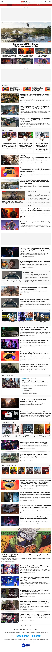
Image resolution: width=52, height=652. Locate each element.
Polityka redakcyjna (14, 639)
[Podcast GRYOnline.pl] (24, 636)
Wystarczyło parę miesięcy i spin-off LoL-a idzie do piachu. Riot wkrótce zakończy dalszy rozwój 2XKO (26, 445)
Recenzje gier (38, 192)
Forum (43, 4)
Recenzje (29, 4)
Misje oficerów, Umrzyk (27, 388)
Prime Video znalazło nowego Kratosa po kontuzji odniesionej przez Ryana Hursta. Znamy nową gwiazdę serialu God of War (26, 605)
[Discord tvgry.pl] (38, 636)
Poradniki (36, 4)
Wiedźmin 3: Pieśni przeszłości (9, 632)
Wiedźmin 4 (38, 632)
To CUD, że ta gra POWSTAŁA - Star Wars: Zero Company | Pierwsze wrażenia (9, 318)
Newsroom (15, 4)
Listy (25, 4)
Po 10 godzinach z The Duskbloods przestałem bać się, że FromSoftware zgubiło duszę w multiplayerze (9, 62)
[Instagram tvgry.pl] (36, 636)
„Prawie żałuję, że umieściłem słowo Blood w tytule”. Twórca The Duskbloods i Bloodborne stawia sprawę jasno (26, 521)
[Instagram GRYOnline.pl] (19, 636)
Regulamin (8, 639)
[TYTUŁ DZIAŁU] (26, 423)
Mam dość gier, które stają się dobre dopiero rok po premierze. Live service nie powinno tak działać (25, 142)
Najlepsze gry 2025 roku (30, 632)
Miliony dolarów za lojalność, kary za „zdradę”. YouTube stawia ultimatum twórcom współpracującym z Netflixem (26, 415)
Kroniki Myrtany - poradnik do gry (45, 471)
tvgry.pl (26, 311)
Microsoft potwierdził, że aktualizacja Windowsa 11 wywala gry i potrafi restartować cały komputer (26, 344)
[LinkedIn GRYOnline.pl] (26, 636)
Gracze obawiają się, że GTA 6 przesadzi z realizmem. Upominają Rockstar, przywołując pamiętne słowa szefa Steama (43, 52)
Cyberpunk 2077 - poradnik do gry (13, 471)
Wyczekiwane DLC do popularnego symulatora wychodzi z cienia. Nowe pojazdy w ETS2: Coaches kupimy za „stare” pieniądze (25, 62)
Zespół (38, 639)
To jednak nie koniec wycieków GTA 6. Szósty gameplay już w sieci (42, 62)
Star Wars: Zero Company (28, 430)
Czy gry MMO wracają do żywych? (25, 317)
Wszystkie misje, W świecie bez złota (30, 393)
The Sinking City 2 (7, 430)
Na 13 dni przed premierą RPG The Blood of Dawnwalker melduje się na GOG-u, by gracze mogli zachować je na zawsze (26, 52)
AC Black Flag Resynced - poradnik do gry (26, 386)
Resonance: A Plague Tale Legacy (39, 431)
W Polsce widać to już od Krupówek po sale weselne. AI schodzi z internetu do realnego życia (26, 264)
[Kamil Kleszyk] (2, 41)
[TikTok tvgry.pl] (34, 636)
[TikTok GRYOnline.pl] (22, 636)
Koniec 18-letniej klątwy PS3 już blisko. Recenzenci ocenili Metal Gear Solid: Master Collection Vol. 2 (26, 368)
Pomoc (47, 639)
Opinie (32, 4)
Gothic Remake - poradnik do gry (5, 471)
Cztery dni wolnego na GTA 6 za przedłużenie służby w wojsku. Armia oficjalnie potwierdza (26, 569)
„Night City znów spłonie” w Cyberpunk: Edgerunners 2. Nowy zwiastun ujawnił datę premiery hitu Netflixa (26, 618)
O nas (5, 639)
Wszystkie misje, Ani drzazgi (28, 391)
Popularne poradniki (26, 465)
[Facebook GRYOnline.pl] (17, 636)
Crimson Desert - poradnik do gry (29, 471)
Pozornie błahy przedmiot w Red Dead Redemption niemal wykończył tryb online (26, 291)
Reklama (34, 639)
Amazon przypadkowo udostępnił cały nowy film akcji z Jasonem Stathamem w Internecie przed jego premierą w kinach (26, 497)
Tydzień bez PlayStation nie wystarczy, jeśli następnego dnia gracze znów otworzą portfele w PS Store (9, 52)
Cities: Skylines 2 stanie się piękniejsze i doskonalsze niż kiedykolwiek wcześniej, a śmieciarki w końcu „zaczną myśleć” (26, 98)
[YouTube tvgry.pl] (32, 636)
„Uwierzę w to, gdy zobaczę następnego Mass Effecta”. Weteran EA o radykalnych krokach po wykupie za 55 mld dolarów (26, 252)
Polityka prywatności (21, 639)
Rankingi (21, 4)
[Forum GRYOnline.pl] (28, 636)
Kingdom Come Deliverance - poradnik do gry (21, 472)
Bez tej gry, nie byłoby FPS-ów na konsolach (42, 317)
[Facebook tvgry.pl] (40, 636)
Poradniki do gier (26, 376)
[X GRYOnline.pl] (21, 636)
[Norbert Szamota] (2, 53)
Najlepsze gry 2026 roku (20, 632)
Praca (41, 639)
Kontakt (43, 639)
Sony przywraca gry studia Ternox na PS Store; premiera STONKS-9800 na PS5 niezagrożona (26, 593)
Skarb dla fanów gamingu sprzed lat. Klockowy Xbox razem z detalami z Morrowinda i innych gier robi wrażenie (26, 332)
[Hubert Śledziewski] (19, 53)
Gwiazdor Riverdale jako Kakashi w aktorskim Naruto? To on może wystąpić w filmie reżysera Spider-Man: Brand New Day (26, 545)
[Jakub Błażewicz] (35, 62)
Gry (18, 4)
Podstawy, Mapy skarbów (28, 386)
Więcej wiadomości (26, 625)
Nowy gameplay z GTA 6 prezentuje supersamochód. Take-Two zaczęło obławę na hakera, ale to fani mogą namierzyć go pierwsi (26, 34)
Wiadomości (18, 629)
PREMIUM (9, 4)
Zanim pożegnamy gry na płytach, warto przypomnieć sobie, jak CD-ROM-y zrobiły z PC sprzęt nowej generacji (9, 142)
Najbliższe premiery (44, 632)
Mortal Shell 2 (17, 430)
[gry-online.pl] (26, 2)
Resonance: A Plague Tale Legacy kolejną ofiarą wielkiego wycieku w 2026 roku (26, 403)
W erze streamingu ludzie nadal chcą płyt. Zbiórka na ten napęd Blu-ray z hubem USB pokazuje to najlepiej (26, 509)
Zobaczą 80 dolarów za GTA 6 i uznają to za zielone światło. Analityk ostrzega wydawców (26, 458)
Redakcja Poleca (26, 130)
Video (40, 4)
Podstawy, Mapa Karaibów (28, 390)
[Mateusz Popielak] (2, 62)
